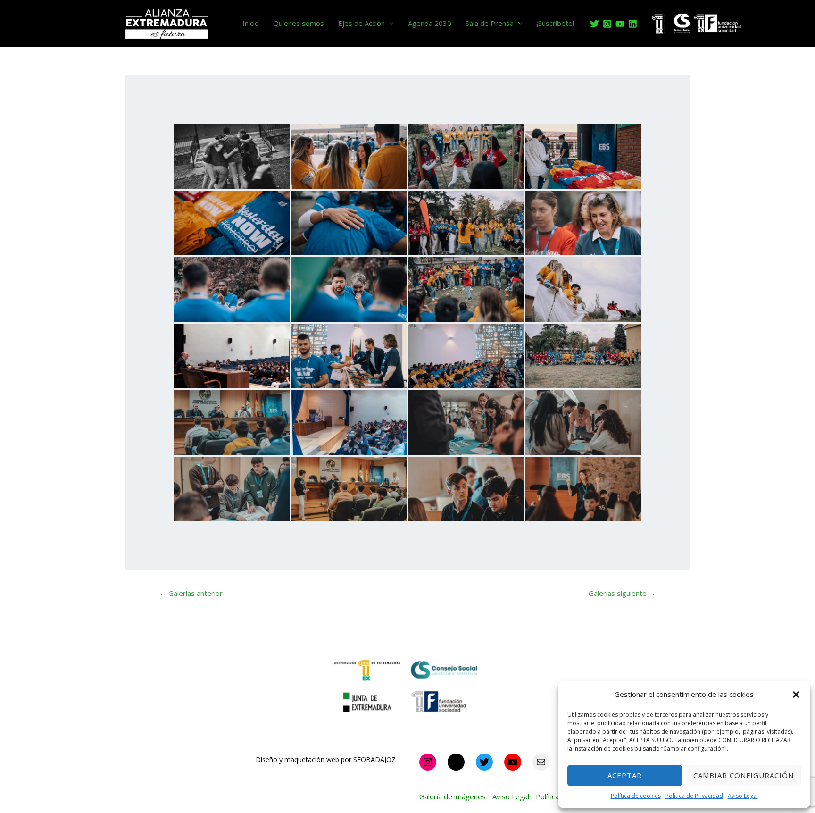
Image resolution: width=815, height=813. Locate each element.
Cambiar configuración (743, 775)
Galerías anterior (191, 593)
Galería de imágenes (452, 796)
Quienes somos (298, 23)
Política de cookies (636, 796)
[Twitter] (594, 23)
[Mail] (540, 762)
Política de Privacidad (694, 796)
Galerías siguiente (622, 593)
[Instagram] (607, 23)
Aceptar (624, 775)
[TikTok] (456, 762)
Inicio (250, 23)
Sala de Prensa (490, 23)
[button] (796, 694)
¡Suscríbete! (555, 23)
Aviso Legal (743, 796)
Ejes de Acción (361, 23)
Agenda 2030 (429, 23)
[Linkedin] (632, 23)
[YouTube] (619, 23)
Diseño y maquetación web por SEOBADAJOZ (326, 759)
